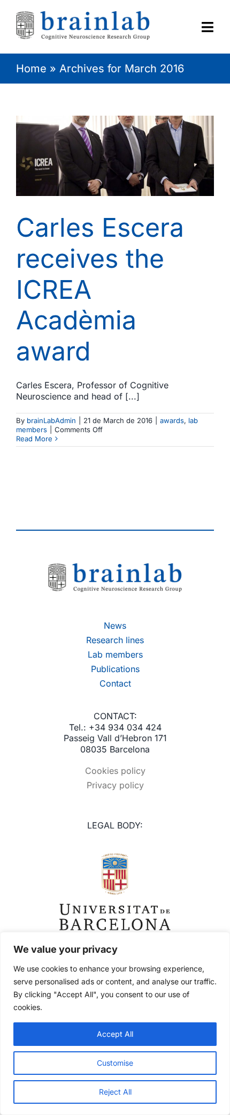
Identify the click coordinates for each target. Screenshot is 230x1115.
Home (31, 68)
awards (172, 420)
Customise (115, 1062)
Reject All (115, 1091)
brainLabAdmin (51, 420)
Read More (34, 438)
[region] (115, 1023)
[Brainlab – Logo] (115, 567)
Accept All (115, 1033)
